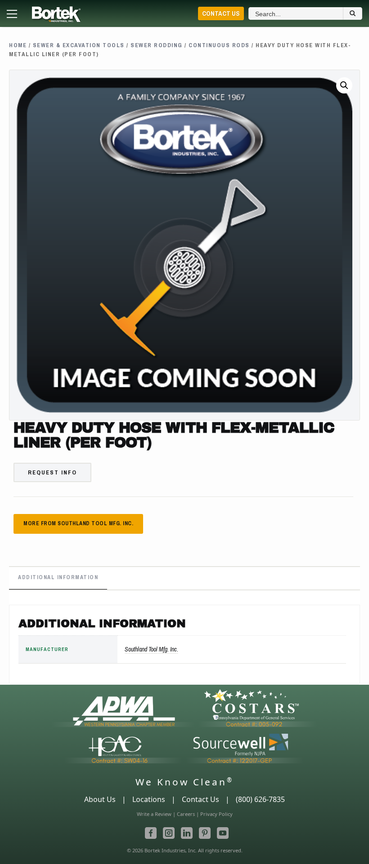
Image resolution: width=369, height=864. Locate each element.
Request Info (52, 472)
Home (18, 45)
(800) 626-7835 (260, 799)
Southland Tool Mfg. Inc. (151, 649)
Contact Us (221, 13)
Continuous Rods (219, 45)
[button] (344, 85)
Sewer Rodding (156, 45)
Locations (148, 799)
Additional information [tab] (58, 577)
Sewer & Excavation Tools (79, 45)
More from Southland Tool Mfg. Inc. (78, 523)
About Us (100, 799)
